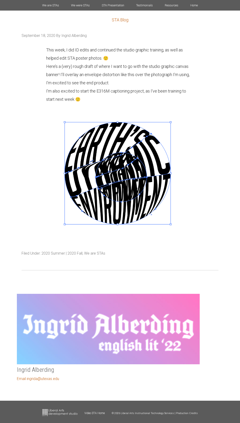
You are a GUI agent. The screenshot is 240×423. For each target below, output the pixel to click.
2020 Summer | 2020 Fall (61, 253)
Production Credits (187, 413)
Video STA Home (94, 413)
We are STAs (94, 253)
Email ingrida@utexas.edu (38, 378)
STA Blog (120, 19)
